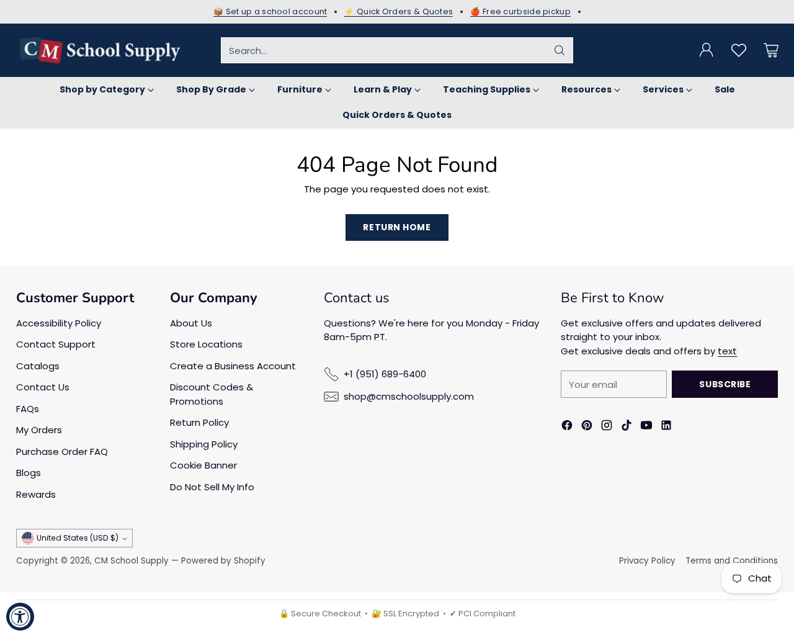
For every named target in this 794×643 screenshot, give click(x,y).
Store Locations (206, 344)
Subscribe (725, 384)
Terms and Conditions (731, 561)
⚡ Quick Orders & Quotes (398, 12)
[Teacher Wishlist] (739, 50)
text (727, 350)
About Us (191, 323)
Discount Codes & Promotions (211, 394)
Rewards (36, 494)
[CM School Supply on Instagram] (606, 427)
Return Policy (199, 422)
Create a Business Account (233, 365)
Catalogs (38, 365)
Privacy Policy (647, 561)
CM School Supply (131, 561)
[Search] (559, 50)
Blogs (28, 472)
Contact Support (56, 344)
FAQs (27, 408)
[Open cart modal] (771, 50)
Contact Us (42, 386)
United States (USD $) (77, 538)
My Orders (39, 429)
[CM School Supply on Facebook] (567, 427)
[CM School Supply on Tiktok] (626, 427)
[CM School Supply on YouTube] (646, 427)
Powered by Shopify (223, 561)
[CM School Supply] (100, 50)
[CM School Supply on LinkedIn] (666, 427)
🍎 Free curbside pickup (520, 12)
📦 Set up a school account (270, 12)
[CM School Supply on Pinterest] (586, 427)
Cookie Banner (203, 465)
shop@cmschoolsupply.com (409, 396)
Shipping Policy (204, 444)
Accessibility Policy (58, 323)
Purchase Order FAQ (62, 451)
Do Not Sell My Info (212, 486)
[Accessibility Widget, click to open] (20, 617)
